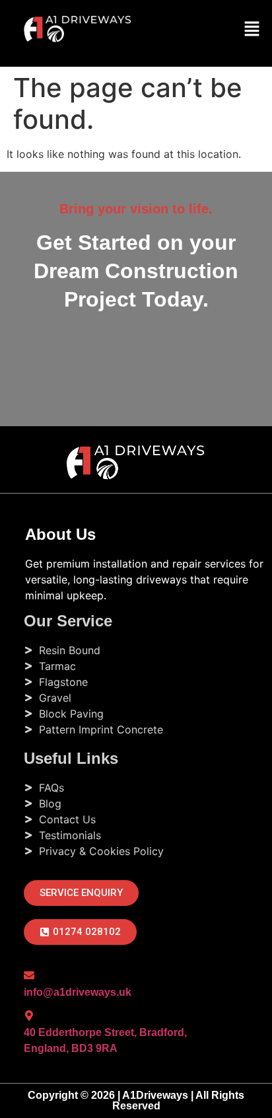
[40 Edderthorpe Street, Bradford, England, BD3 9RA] (29, 1015)
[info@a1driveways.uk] (29, 975)
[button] (252, 29)
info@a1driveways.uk (77, 992)
